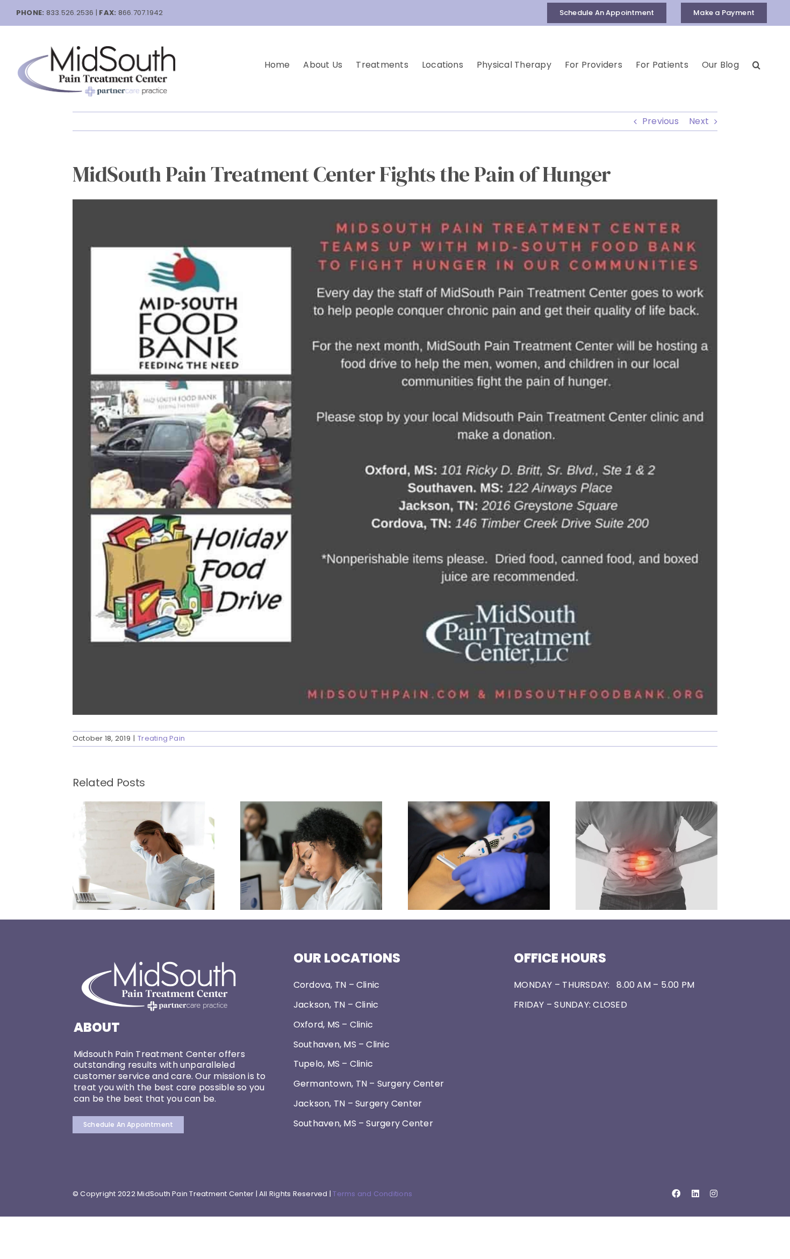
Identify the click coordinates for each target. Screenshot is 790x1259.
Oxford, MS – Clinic (333, 1024)
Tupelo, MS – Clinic (333, 1064)
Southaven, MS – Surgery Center (363, 1123)
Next (699, 121)
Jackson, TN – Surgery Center (357, 1103)
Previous (660, 121)
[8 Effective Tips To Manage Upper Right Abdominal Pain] (646, 808)
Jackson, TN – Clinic (336, 1004)
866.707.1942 (140, 13)
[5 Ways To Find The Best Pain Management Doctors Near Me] (143, 808)
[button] (756, 65)
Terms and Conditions (372, 1194)
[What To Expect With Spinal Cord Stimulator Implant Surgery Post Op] (479, 808)
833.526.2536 (70, 13)
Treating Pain (161, 738)
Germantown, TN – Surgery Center (368, 1083)
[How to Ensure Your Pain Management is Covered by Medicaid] (311, 808)
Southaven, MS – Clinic (341, 1044)
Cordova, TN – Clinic (336, 985)
